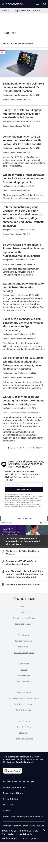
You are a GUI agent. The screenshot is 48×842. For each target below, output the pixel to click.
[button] (3, 4)
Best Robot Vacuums (24, 738)
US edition (22, 834)
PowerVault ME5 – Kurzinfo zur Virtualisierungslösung (21, 562)
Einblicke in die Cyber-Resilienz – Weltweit (22, 552)
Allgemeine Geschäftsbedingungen (19, 781)
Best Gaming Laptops (24, 641)
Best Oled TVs (24, 675)
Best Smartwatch (24, 681)
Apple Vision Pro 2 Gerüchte (27, 10)
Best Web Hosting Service (24, 618)
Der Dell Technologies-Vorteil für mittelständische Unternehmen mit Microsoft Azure (23, 541)
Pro (2, 52)
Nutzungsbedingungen (12, 496)
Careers (6, 810)
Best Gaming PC (24, 646)
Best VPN (24, 606)
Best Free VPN (24, 612)
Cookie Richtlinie (10, 799)
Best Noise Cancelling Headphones (24, 698)
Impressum (8, 804)
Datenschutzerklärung (12, 498)
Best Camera (24, 721)
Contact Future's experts (14, 787)
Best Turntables (24, 692)
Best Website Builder (24, 624)
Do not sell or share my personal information (23, 816)
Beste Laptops (24, 635)
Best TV (24, 669)
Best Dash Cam (24, 727)
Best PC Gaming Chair (24, 652)
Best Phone (24, 663)
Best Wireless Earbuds (24, 704)
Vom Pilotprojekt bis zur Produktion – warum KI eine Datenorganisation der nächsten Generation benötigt (24, 574)
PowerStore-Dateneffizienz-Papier (23, 585)
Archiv (39, 448)
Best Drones (24, 733)
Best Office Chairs (24, 710)
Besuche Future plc (24, 762)
